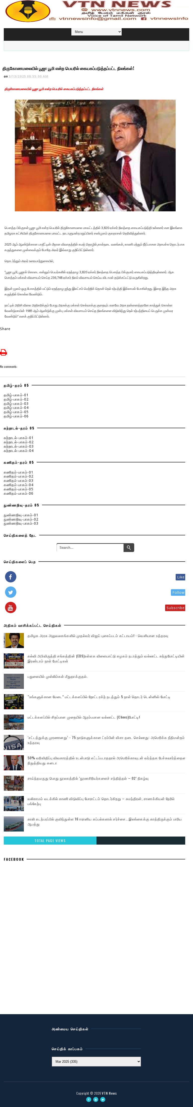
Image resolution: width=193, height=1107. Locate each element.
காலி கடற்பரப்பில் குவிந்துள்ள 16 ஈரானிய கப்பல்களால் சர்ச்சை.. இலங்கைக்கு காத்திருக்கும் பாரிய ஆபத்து (105, 821)
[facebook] (88, 1099)
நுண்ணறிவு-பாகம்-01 (21, 514)
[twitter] (102, 1099)
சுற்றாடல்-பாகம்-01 (19, 437)
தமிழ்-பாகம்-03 (16, 403)
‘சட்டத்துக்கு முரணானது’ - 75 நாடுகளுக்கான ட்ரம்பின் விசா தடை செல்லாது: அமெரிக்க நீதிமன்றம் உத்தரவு (106, 740)
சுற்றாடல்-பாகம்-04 (19, 450)
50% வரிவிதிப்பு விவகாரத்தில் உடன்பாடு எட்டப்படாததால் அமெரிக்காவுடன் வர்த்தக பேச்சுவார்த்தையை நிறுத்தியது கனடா (108, 760)
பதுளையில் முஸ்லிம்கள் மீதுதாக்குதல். (58, 676)
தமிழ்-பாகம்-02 (16, 399)
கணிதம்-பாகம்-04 (18, 484)
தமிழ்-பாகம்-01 (16, 394)
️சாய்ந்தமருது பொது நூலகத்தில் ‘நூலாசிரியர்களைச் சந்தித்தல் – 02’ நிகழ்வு (88, 778)
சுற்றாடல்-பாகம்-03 (19, 446)
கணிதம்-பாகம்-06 (18, 493)
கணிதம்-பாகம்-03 (18, 480)
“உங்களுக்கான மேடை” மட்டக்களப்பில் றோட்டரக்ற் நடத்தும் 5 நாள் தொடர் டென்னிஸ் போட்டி (99, 696)
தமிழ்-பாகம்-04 (16, 407)
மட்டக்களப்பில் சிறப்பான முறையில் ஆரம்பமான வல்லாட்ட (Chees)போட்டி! (84, 717)
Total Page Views (50, 840)
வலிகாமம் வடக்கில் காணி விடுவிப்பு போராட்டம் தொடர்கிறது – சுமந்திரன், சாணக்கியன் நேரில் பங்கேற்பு (101, 801)
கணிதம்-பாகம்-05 (18, 489)
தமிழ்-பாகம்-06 (16, 416)
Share (5, 328)
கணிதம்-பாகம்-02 (18, 476)
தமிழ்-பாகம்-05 (16, 411)
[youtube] (95, 1099)
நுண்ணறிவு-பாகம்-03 (21, 523)
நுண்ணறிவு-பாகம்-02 (21, 519)
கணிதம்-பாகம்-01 (18, 472)
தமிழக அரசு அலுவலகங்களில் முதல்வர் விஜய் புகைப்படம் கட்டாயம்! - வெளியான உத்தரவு (98, 635)
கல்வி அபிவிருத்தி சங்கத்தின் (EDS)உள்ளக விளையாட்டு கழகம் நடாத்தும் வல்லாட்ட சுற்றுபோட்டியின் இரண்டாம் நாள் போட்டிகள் (106, 658)
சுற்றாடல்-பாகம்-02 (19, 442)
